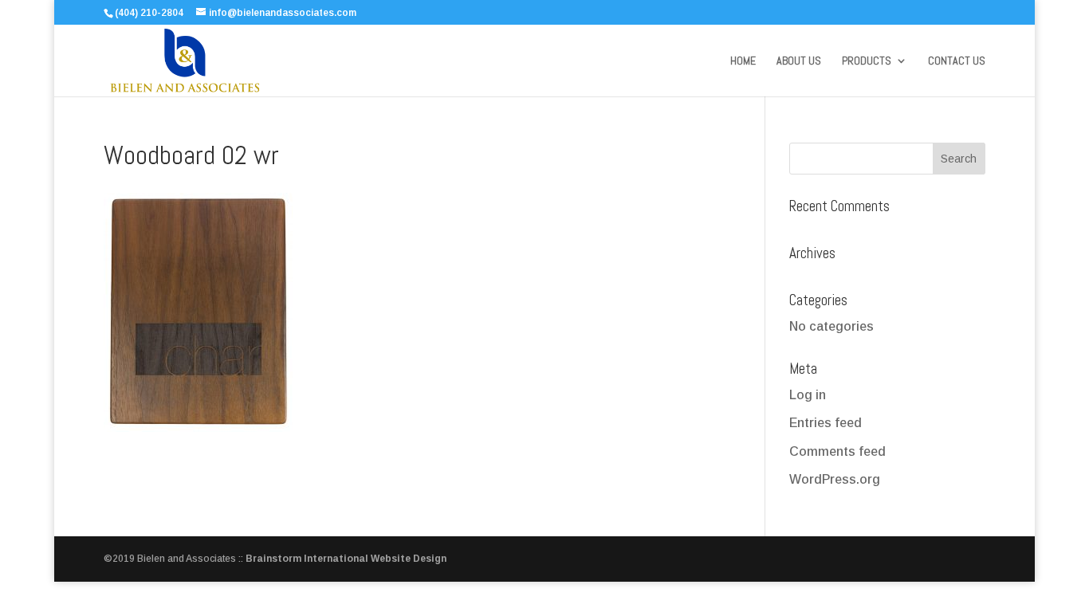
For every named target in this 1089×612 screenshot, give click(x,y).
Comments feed (837, 451)
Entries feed (825, 423)
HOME (743, 61)
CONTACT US (956, 61)
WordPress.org (834, 479)
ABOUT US (798, 61)
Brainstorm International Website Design (346, 558)
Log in (807, 395)
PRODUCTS (866, 61)
